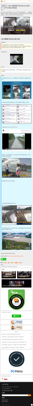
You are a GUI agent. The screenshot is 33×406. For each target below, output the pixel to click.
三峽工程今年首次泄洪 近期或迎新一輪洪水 (15, 256)
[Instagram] (6, 390)
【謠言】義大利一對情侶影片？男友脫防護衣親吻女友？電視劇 (11, 285)
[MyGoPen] (3, 1)
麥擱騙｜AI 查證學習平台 (5, 401)
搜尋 (29, 395)
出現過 (16, 127)
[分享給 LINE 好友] (3, 259)
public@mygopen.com (7, 388)
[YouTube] (4, 390)
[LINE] (8, 390)
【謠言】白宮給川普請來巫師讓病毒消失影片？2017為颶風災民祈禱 (24, 276)
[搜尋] (29, 1)
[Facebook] (2, 390)
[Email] (11, 390)
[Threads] (9, 390)
